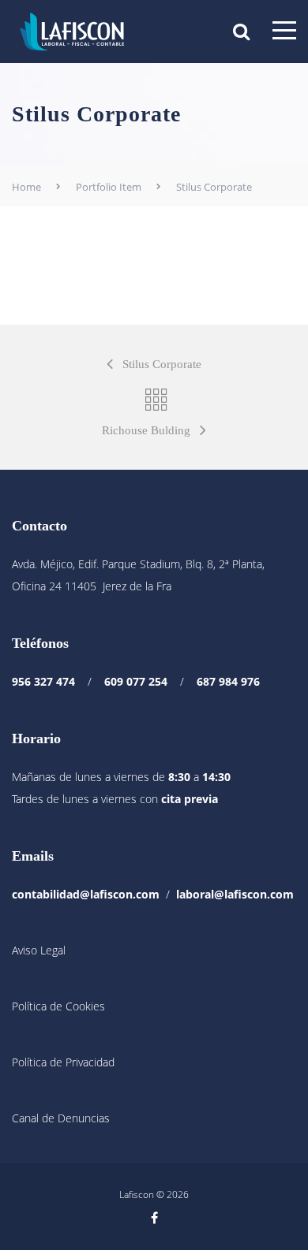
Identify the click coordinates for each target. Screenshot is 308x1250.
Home (26, 187)
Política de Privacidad (63, 1062)
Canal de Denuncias (61, 1117)
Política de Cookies (58, 1006)
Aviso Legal (39, 950)
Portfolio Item (108, 187)
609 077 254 (135, 681)
